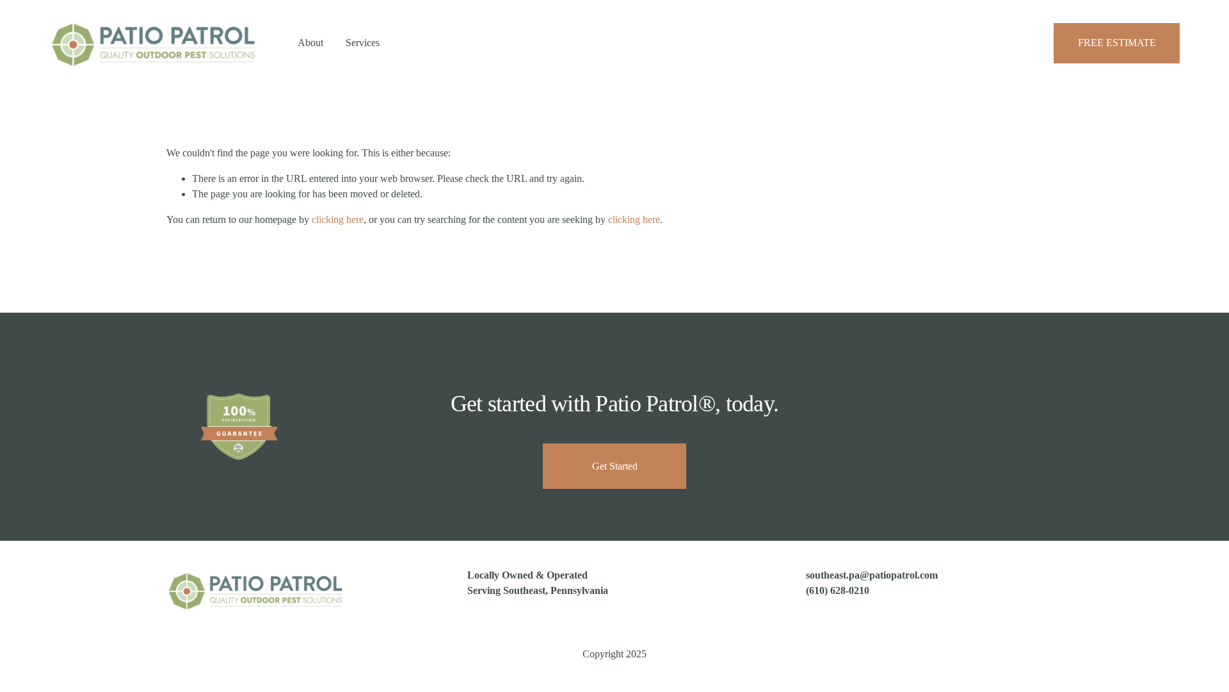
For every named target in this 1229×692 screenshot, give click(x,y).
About (310, 42)
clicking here (338, 219)
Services (363, 42)
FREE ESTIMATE (1117, 42)
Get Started (615, 466)
